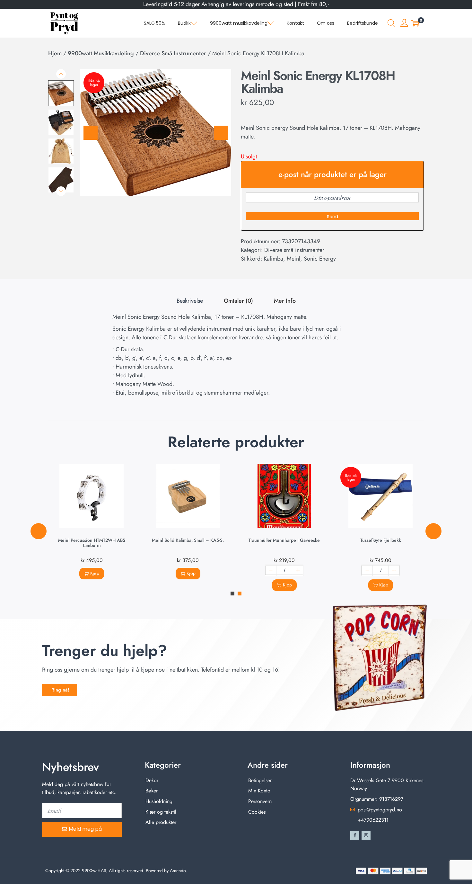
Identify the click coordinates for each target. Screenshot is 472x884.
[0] (415, 23)
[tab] (190, 301)
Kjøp (383, 585)
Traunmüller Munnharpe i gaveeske (284, 540)
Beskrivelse (190, 301)
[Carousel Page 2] (239, 593)
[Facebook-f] (354, 835)
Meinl (293, 258)
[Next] (221, 133)
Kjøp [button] (94, 573)
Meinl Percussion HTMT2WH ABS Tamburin (91, 543)
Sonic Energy (320, 258)
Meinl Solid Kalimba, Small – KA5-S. (188, 540)
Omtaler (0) (238, 301)
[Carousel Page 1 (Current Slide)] (232, 593)
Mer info (285, 301)
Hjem (55, 53)
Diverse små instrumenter (173, 53)
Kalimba (273, 258)
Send (332, 216)
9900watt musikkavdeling (101, 53)
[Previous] (90, 133)
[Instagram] (366, 835)
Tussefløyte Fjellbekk (380, 540)
